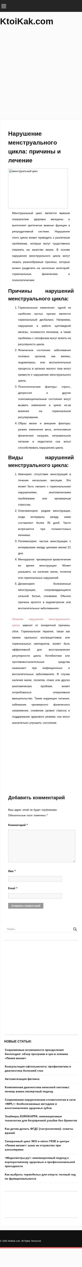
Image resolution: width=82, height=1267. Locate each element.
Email (12, 888)
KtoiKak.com (26, 21)
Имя (12, 871)
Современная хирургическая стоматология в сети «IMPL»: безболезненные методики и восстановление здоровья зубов (40, 1104)
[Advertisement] (41, 74)
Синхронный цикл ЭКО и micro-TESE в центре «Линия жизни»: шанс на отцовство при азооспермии (37, 1145)
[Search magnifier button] (75, 929)
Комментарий (18, 825)
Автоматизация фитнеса (22, 1078)
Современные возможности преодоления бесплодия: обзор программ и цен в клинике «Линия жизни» (36, 1054)
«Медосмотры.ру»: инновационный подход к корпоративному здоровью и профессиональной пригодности (40, 1162)
